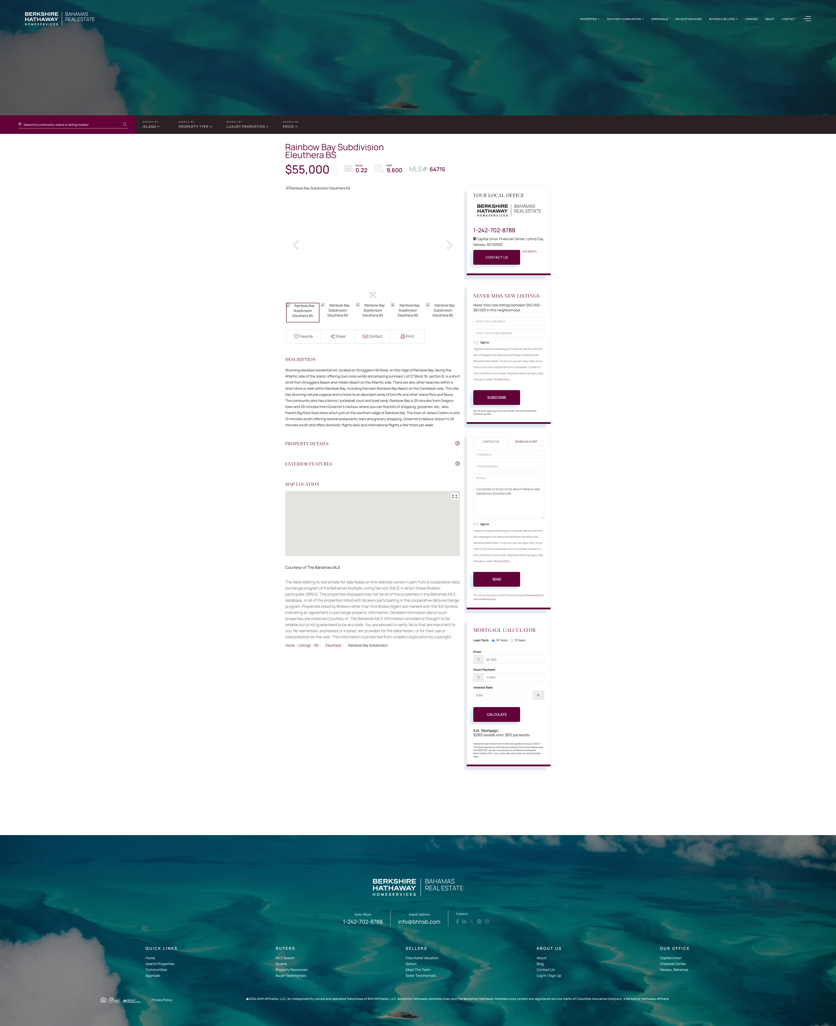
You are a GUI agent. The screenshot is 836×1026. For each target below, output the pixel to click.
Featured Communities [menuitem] (624, 19)
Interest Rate (483, 688)
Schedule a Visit (526, 441)
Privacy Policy (502, 379)
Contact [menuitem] (788, 19)
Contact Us (496, 257)
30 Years (502, 640)
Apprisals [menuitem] (153, 975)
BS (316, 645)
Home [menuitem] (150, 957)
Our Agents (529, 251)
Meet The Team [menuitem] (418, 969)
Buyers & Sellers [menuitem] (722, 19)
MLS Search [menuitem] (285, 957)
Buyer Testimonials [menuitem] (291, 975)
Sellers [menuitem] (411, 963)
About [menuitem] (770, 19)
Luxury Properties (245, 126)
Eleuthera (333, 645)
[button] (124, 124)
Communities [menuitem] (156, 969)
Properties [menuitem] (588, 19)
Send (496, 579)
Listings (304, 645)
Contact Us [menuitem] (546, 969)
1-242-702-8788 (494, 230)
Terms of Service (481, 599)
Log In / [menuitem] (542, 975)
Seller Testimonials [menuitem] (421, 975)
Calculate (497, 714)
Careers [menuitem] (751, 19)
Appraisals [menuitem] (659, 19)
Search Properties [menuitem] (160, 963)
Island (149, 126)
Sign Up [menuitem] (555, 975)
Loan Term (481, 640)
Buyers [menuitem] (281, 963)
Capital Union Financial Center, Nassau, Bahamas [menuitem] (674, 963)
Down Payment (484, 670)
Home (290, 645)
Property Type (194, 126)
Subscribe (496, 397)
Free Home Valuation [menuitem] (422, 957)
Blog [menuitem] (540, 963)
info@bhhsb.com (419, 918)
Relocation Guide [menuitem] (689, 19)
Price (288, 126)
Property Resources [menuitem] (292, 969)
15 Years (520, 640)
